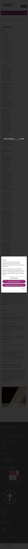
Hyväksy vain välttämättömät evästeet (14, 285)
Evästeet (23, 288)
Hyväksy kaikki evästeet (14, 281)
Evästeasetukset (14, 278)
